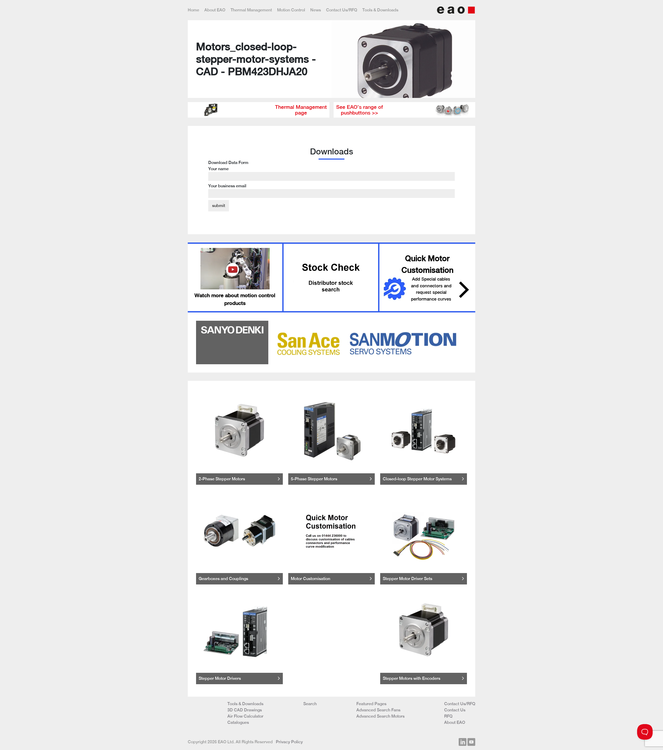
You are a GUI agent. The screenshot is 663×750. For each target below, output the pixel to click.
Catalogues (238, 722)
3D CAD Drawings (244, 710)
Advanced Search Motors (380, 716)
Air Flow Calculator (245, 716)
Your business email (227, 185)
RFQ (448, 716)
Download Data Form (228, 174)
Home (193, 10)
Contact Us (454, 710)
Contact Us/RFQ (341, 10)
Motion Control (291, 10)
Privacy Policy (289, 741)
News (315, 10)
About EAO (214, 10)
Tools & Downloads (380, 10)
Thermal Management (251, 10)
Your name (218, 168)
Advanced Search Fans (378, 710)
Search (310, 703)
